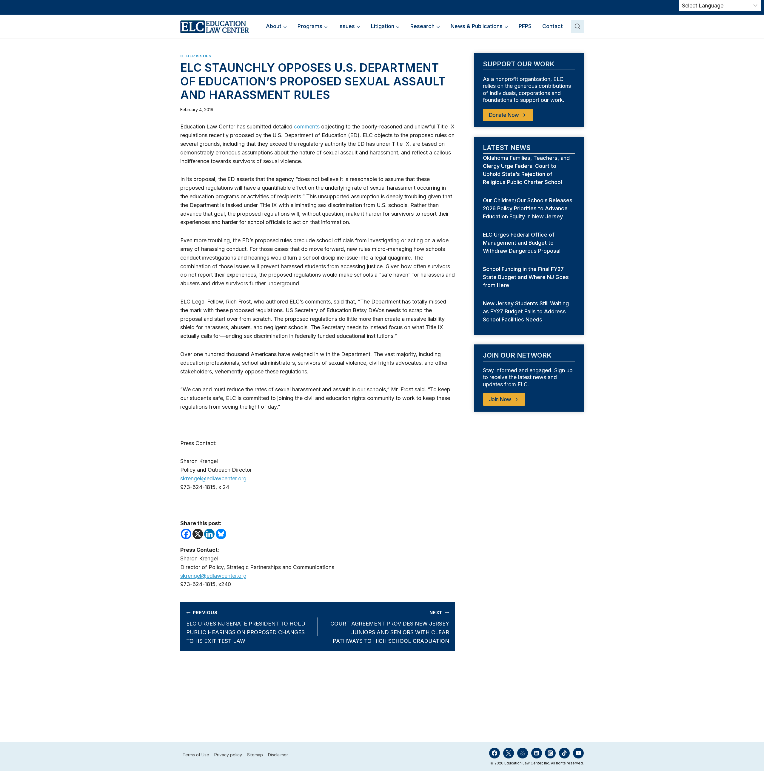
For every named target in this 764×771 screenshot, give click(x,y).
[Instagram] (550, 753)
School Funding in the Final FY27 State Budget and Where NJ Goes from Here (526, 277)
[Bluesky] (221, 534)
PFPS (525, 26)
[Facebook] (186, 534)
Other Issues (196, 56)
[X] (197, 534)
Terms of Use (196, 755)
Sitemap (255, 755)
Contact (552, 26)
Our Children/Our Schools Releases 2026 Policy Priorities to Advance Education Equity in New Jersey (527, 208)
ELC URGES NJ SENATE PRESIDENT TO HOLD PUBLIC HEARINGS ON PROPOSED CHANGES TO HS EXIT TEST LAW (245, 627)
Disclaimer (278, 755)
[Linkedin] (209, 534)
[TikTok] (564, 753)
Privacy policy (228, 755)
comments (307, 126)
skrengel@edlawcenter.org (213, 478)
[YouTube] (578, 753)
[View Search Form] (577, 26)
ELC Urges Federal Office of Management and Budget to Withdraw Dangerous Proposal (522, 243)
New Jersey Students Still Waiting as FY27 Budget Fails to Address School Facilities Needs (526, 311)
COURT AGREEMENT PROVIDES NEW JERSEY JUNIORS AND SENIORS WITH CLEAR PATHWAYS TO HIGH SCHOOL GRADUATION (389, 627)
